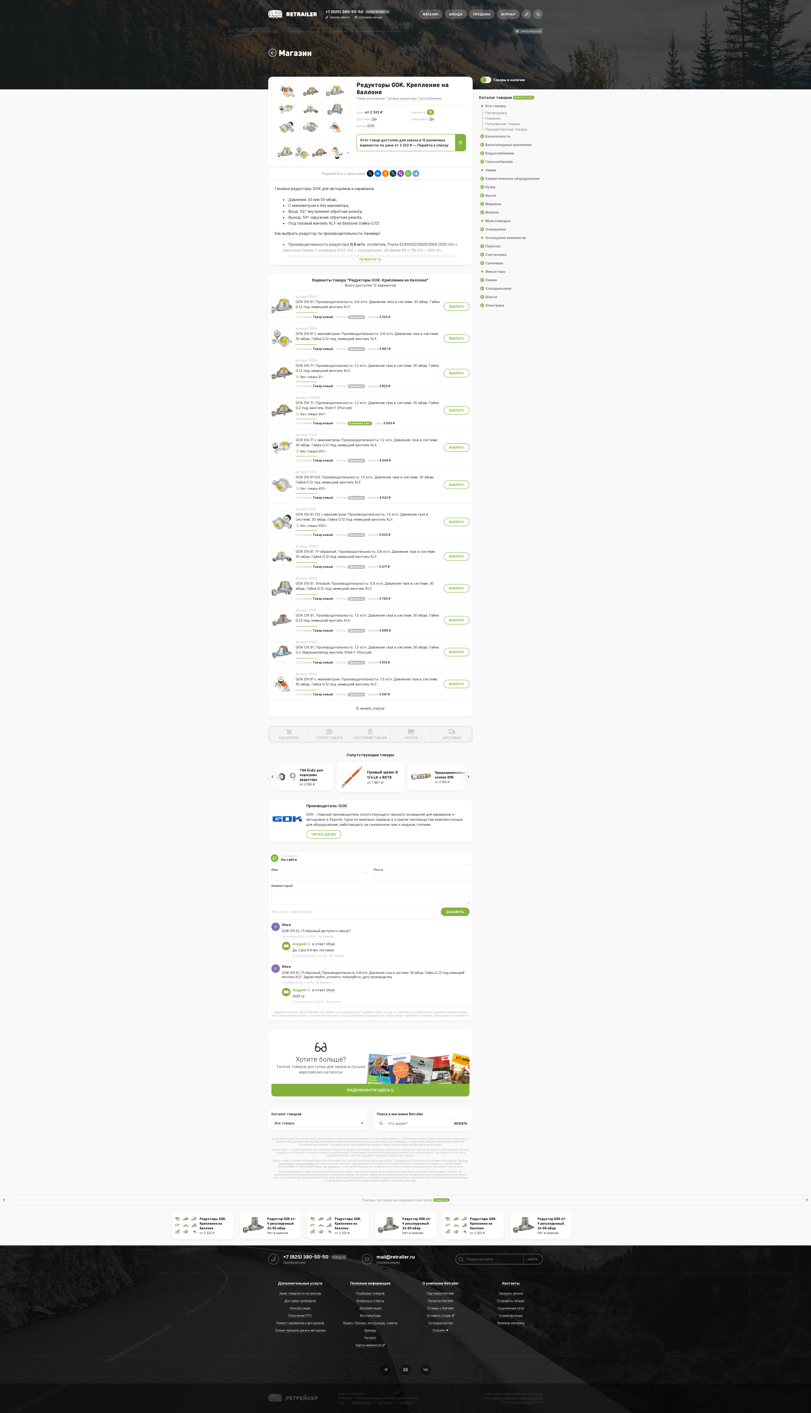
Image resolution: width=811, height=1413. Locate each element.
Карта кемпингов (368, 1345)
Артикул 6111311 (306, 642)
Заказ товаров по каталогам (300, 1293)
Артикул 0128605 (308, 397)
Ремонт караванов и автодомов (300, 1323)
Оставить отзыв (438, 1315)
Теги (341, 1402)
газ (324, 1166)
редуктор (334, 1166)
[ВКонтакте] (377, 173)
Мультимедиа (497, 221)
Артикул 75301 (306, 328)
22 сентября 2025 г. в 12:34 (310, 955)
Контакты (511, 1283)
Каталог (370, 1337)
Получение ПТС (300, 1315)
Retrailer (273, 1393)
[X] (370, 173)
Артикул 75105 (306, 610)
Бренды (370, 1330)
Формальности (361, 1402)
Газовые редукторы (402, 98)
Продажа (481, 14)
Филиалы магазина (510, 1323)
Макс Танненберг (531, 1398)
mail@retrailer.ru (377, 11)
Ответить (328, 936)
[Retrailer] (292, 14)
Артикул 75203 (306, 578)
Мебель (492, 212)
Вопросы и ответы (370, 1300)
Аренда (456, 14)
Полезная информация (370, 1283)
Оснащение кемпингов (505, 238)
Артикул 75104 (306, 674)
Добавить (455, 912)
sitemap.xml (407, 1402)
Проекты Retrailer (440, 1300)
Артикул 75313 (306, 509)
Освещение (495, 229)
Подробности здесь (369, 1090)
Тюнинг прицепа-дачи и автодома (300, 1330)
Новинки (493, 118)
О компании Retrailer (440, 1283)
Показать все (441, 1200)
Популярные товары (502, 124)
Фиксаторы (495, 271)
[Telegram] (415, 173)
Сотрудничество (440, 1323)
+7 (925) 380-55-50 (344, 12)
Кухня (490, 195)
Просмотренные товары (506, 129)
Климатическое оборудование (512, 178)
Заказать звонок (340, 17)
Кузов (490, 187)
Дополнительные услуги (300, 1283)
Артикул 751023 (307, 546)
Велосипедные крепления (508, 145)
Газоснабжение (429, 98)
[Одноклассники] (385, 173)
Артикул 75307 (306, 435)
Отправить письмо (370, 17)
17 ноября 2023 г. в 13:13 (308, 1001)
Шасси (491, 297)
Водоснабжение (499, 153)
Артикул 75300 (306, 296)
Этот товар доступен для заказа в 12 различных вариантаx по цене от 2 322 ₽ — (404, 142)
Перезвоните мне (294, 1262)
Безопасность (497, 136)
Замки (490, 170)
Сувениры (494, 263)
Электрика (494, 305)
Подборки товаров (370, 1293)
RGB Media (536, 1393)
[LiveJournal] (393, 173)
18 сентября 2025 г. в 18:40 (299, 936)
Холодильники (498, 288)
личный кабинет (522, 1402)
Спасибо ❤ (441, 1330)
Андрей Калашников (504, 1398)
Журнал (508, 14)
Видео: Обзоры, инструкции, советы (370, 1323)
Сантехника (496, 255)
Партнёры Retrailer (440, 1293)
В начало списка (370, 708)
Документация (370, 1308)
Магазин (430, 14)
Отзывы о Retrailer (440, 1308)
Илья (330, 944)
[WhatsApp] (408, 173)
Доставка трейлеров (300, 1300)
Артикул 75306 (306, 360)
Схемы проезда (511, 1315)
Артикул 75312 (306, 472)
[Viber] (400, 173)
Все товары (495, 106)
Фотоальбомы (370, 1315)
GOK (370, 126)
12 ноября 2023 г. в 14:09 (297, 982)
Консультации (300, 1308)
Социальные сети (511, 1308)
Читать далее (324, 834)
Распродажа (496, 113)
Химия (491, 280)
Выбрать (456, 306)
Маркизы (493, 204)
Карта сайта (385, 1402)
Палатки (492, 246)
